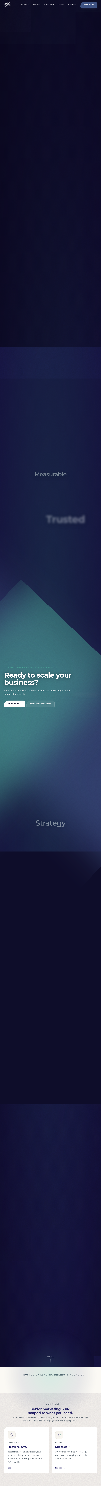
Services (25, 4)
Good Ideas (49, 4)
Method (36, 4)
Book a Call (89, 4)
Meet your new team (40, 704)
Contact (72, 4)
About (61, 4)
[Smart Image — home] (7, 4)
